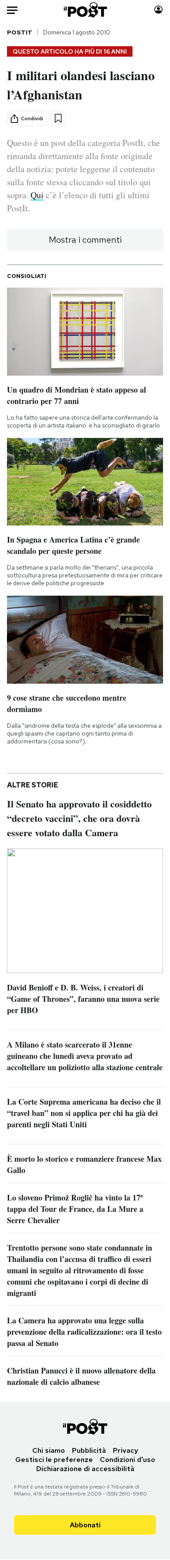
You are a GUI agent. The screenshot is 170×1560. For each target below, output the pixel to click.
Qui (37, 195)
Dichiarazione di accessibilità (85, 1468)
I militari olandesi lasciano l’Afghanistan (81, 84)
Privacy (125, 1450)
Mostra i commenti (85, 239)
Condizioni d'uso (127, 1459)
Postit (19, 32)
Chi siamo (48, 1450)
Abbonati (85, 1524)
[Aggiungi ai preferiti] (58, 118)
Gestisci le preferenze (54, 1459)
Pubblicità (89, 1450)
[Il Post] (85, 9)
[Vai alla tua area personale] (158, 9)
